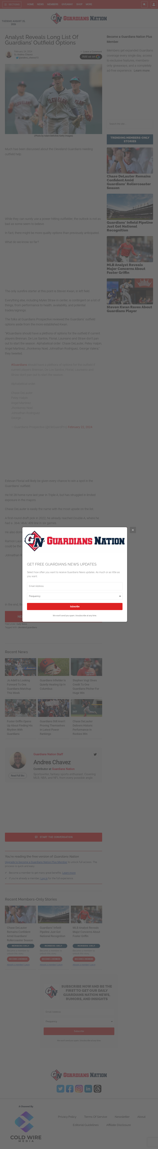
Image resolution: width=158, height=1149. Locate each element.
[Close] (133, 530)
